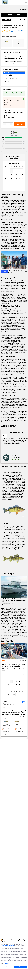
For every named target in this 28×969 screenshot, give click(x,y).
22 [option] (11, 183)
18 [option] (19, 178)
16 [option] (14, 178)
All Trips (2, 9)
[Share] (21, 19)
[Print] (24, 19)
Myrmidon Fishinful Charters (7, 945)
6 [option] (5, 684)
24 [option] (16, 183)
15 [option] (11, 178)
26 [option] (22, 183)
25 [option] (19, 183)
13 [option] (5, 178)
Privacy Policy (8, 963)
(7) (12, 31)
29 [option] (11, 187)
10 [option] (16, 174)
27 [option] (5, 187)
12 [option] (22, 174)
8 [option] (11, 174)
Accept (20, 966)
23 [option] (14, 183)
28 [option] (8, 187)
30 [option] (14, 187)
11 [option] (19, 174)
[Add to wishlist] (17, 19)
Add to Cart (19, 124)
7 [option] (8, 174)
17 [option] (16, 178)
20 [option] (5, 183)
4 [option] (19, 170)
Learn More (4, 734)
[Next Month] (23, 163)
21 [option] (8, 183)
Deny (7, 966)
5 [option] (22, 681)
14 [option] (8, 178)
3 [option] (16, 170)
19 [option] (22, 178)
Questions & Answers (21, 31)
